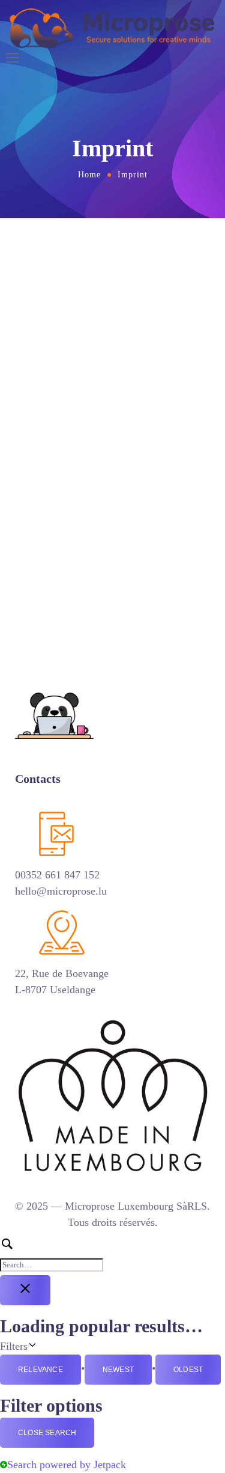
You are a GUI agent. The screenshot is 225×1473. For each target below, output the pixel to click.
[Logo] (112, 27)
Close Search (47, 1433)
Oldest (188, 1369)
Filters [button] (44, 1345)
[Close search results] (25, 1290)
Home (89, 174)
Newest (118, 1369)
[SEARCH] (112, 1254)
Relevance (40, 1369)
